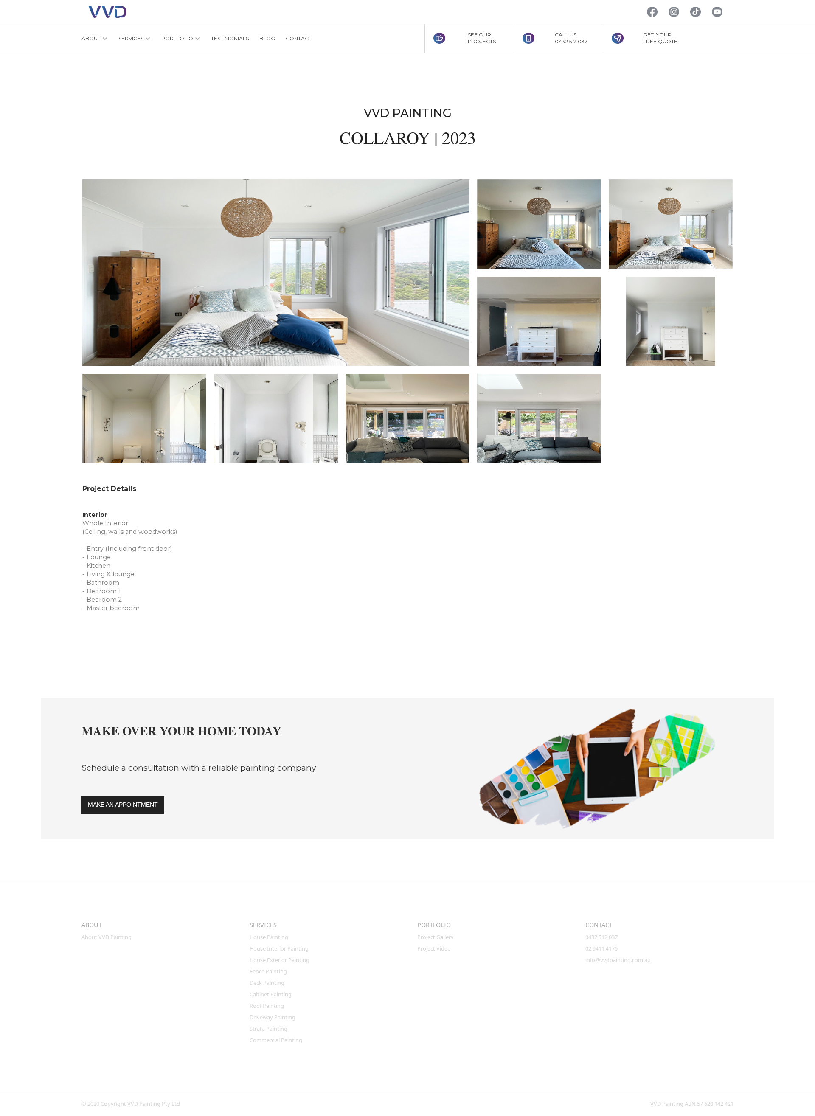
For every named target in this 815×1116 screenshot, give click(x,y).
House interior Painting (279, 948)
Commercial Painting (276, 1040)
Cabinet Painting (271, 994)
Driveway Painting (272, 1017)
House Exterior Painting (279, 960)
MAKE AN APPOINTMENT (123, 804)
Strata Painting (268, 1028)
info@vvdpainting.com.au (618, 960)
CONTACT (299, 38)
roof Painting (267, 1005)
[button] (95, 38)
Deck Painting (267, 983)
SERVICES (263, 925)
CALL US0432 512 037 (571, 38)
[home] (107, 12)
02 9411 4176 (601, 948)
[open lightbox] (275, 272)
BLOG (267, 38)
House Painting (269, 937)
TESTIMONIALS (230, 38)
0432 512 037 (602, 937)
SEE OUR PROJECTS (482, 38)
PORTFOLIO (434, 925)
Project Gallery (435, 937)
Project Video (434, 948)
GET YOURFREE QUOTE (660, 38)
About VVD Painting (107, 937)
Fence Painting (268, 971)
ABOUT (92, 925)
